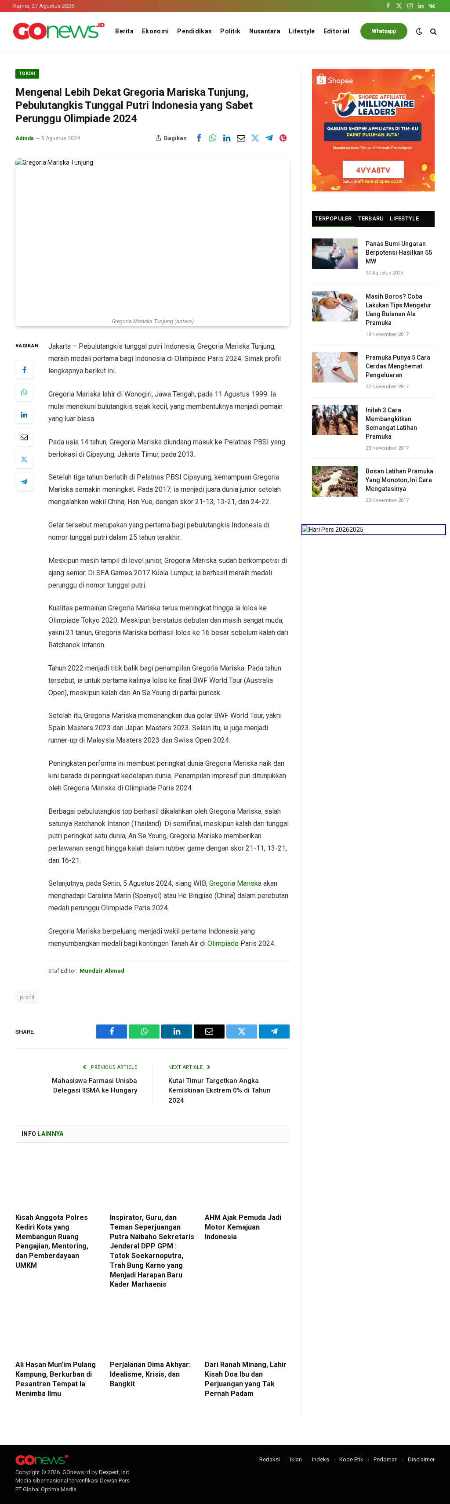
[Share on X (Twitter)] (254, 138)
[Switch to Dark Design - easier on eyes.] (419, 31)
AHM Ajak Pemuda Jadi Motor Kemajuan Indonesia (243, 1227)
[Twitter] (24, 459)
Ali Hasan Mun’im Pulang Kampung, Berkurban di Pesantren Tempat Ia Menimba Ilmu (55, 1378)
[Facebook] (24, 370)
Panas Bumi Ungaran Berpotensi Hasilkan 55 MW (399, 252)
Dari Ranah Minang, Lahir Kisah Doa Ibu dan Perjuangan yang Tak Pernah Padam (246, 1378)
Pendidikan (194, 31)
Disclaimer (421, 1459)
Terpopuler (333, 218)
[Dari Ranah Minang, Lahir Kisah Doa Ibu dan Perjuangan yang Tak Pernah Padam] (247, 1327)
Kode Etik (351, 1459)
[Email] (24, 437)
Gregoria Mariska (236, 883)
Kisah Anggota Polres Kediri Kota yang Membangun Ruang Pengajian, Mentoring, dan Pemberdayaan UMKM (51, 1241)
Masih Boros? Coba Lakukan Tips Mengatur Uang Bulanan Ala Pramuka (399, 309)
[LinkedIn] (24, 414)
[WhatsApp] (24, 392)
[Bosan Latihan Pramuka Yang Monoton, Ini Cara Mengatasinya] (335, 481)
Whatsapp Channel (384, 34)
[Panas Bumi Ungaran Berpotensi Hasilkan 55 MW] (335, 253)
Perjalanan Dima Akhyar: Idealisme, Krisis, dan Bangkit (150, 1374)
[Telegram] (24, 482)
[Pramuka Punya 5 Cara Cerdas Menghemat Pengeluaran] (335, 367)
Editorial (336, 31)
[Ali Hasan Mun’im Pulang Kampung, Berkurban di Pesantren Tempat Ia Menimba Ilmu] (57, 1327)
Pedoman (386, 1459)
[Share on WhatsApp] (212, 138)
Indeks (320, 1459)
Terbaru (371, 218)
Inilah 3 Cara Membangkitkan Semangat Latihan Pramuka (391, 423)
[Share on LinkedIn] (226, 138)
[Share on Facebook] (198, 138)
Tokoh (27, 73)
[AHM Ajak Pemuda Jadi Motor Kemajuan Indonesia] (247, 1180)
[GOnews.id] (59, 31)
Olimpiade (223, 943)
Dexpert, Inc (114, 1472)
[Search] (432, 31)
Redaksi (269, 1459)
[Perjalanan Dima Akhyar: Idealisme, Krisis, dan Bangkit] (152, 1327)
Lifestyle (302, 31)
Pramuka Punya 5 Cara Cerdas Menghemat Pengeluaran (398, 366)
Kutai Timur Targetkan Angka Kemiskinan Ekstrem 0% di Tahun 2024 (219, 1090)
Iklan (296, 1459)
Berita (124, 31)
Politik (230, 31)
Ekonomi (155, 31)
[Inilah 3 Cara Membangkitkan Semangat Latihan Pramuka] (335, 420)
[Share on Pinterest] (283, 138)
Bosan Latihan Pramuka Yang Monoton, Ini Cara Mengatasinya (399, 480)
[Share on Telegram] (269, 138)
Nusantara (265, 31)
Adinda (24, 138)
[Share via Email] (240, 138)
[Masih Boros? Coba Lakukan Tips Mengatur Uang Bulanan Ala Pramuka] (335, 306)
